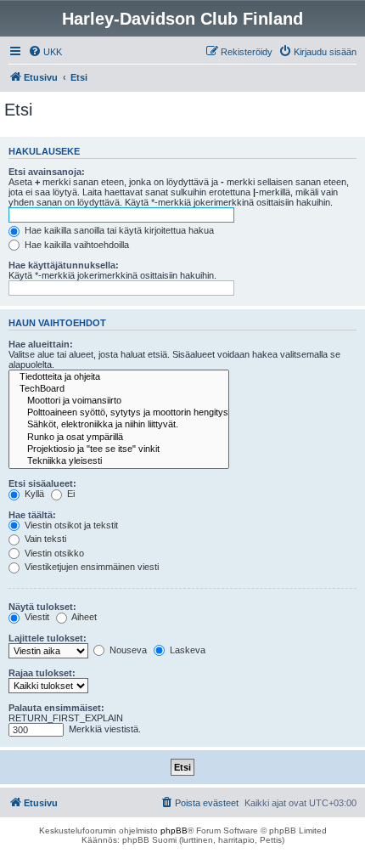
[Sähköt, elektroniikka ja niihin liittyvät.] (118, 425)
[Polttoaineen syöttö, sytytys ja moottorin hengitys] (118, 413)
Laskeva (186, 650)
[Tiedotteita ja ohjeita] (118, 377)
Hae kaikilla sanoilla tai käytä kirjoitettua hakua (118, 230)
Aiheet (83, 617)
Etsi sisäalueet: (42, 483)
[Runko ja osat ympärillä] (118, 437)
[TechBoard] (118, 389)
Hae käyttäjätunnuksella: (63, 265)
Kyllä (33, 494)
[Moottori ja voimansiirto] (118, 401)
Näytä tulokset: (42, 607)
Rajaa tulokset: (42, 673)
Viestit (35, 617)
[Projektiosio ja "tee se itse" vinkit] (118, 449)
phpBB (174, 830)
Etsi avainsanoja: (46, 172)
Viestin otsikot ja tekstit (70, 525)
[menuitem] (45, 52)
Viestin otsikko (53, 553)
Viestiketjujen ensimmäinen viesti (90, 567)
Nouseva (127, 650)
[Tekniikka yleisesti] (118, 461)
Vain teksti (44, 539)
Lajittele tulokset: (47, 638)
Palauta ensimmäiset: (56, 708)
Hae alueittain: (40, 344)
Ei (70, 494)
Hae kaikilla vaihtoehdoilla (75, 245)
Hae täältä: (32, 515)
